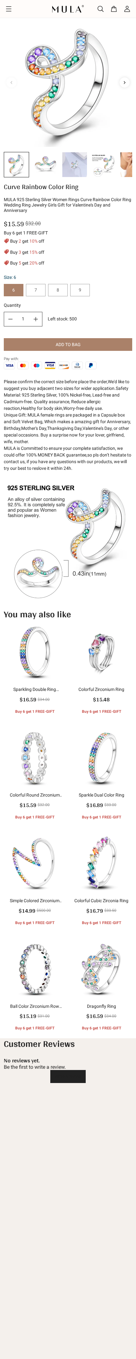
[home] (68, 8)
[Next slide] (125, 82)
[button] (16, 164)
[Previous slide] (11, 82)
